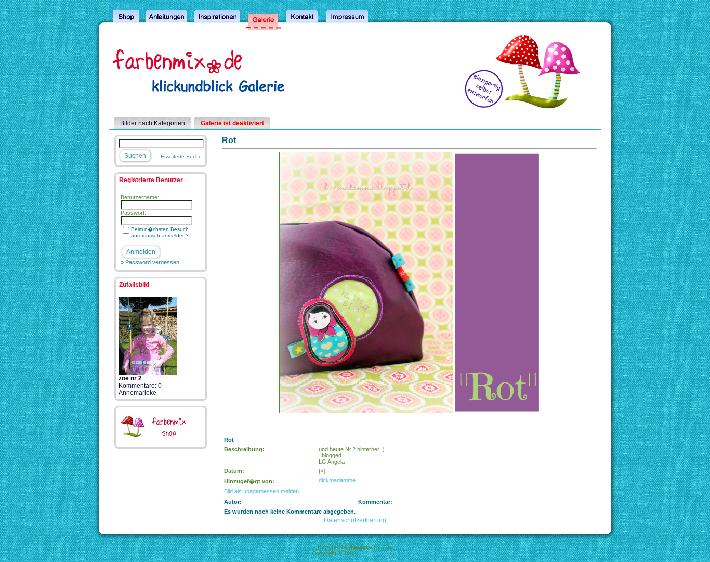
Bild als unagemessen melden (261, 491)
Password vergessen (152, 262)
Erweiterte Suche (181, 156)
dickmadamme (337, 480)
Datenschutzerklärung (355, 520)
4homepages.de (378, 553)
